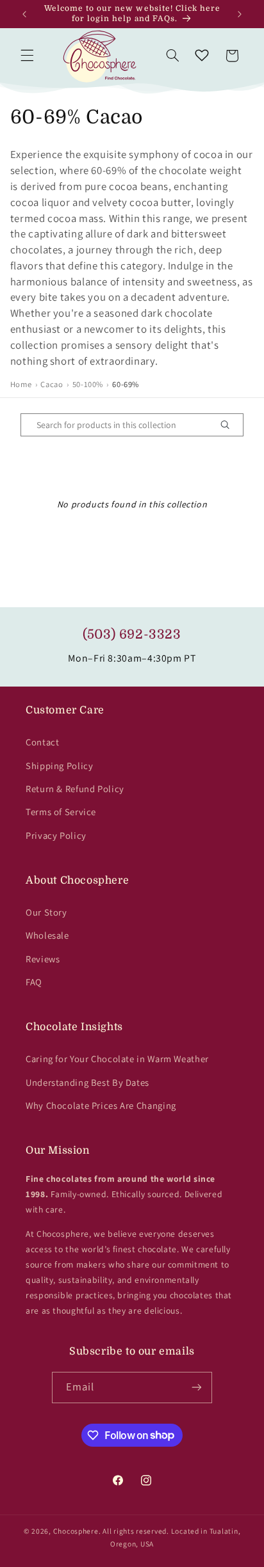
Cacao (51, 384)
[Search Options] (230, 424)
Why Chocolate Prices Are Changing (101, 1105)
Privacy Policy (56, 835)
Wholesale (47, 935)
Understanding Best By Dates (87, 1082)
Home (21, 384)
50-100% (87, 384)
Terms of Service (61, 812)
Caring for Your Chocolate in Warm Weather (117, 1059)
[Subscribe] (196, 1387)
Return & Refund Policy (75, 789)
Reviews (43, 959)
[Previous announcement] (24, 14)
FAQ (34, 982)
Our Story (46, 912)
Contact (42, 742)
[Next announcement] (240, 14)
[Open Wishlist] (202, 55)
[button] (27, 55)
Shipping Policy (59, 766)
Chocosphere (76, 1531)
